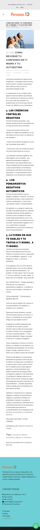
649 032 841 (8, 497)
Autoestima (14, 26)
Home (7, 26)
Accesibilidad (6, 518)
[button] (36, 526)
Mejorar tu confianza (23, 437)
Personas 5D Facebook (12, 504)
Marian (8, 73)
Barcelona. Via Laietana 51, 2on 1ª (14, 494)
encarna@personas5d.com (16, 4)
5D (23, 7)
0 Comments (16, 73)
